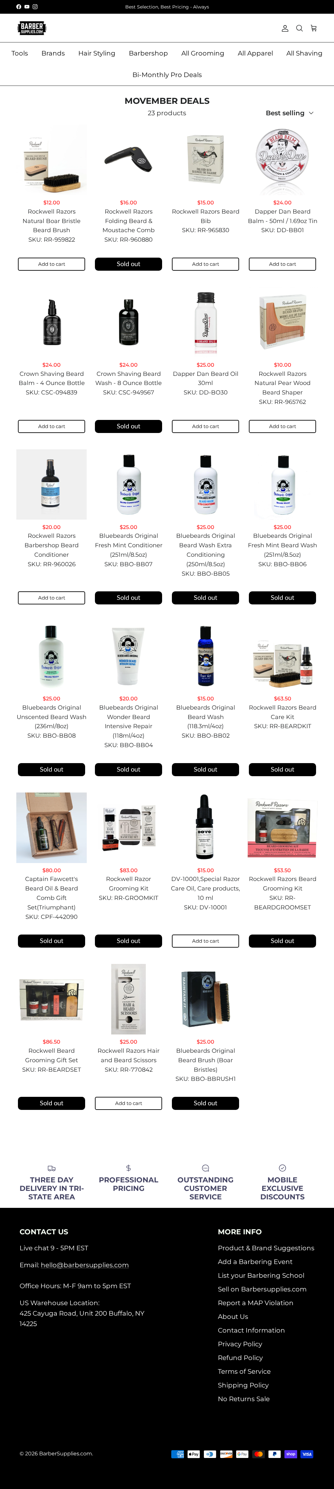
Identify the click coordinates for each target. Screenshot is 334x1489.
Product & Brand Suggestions (266, 1248)
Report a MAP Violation (256, 1303)
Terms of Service (244, 1371)
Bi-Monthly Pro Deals (167, 75)
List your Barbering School (261, 1275)
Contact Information (251, 1330)
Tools (19, 53)
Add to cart (51, 264)
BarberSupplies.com (65, 1453)
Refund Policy (240, 1358)
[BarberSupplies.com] (31, 28)
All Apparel (255, 53)
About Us (233, 1317)
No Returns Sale (244, 1399)
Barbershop (148, 53)
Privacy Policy (240, 1344)
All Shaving (304, 53)
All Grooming (202, 53)
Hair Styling (96, 53)
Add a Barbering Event (255, 1262)
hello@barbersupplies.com (85, 1265)
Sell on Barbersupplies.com (262, 1289)
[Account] (284, 28)
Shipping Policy (243, 1385)
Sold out (128, 264)
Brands (53, 53)
